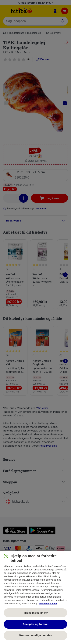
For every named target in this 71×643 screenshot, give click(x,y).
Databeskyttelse (48, 603)
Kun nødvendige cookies (35, 635)
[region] (35, 597)
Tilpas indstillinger (35, 612)
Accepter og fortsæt (35, 623)
